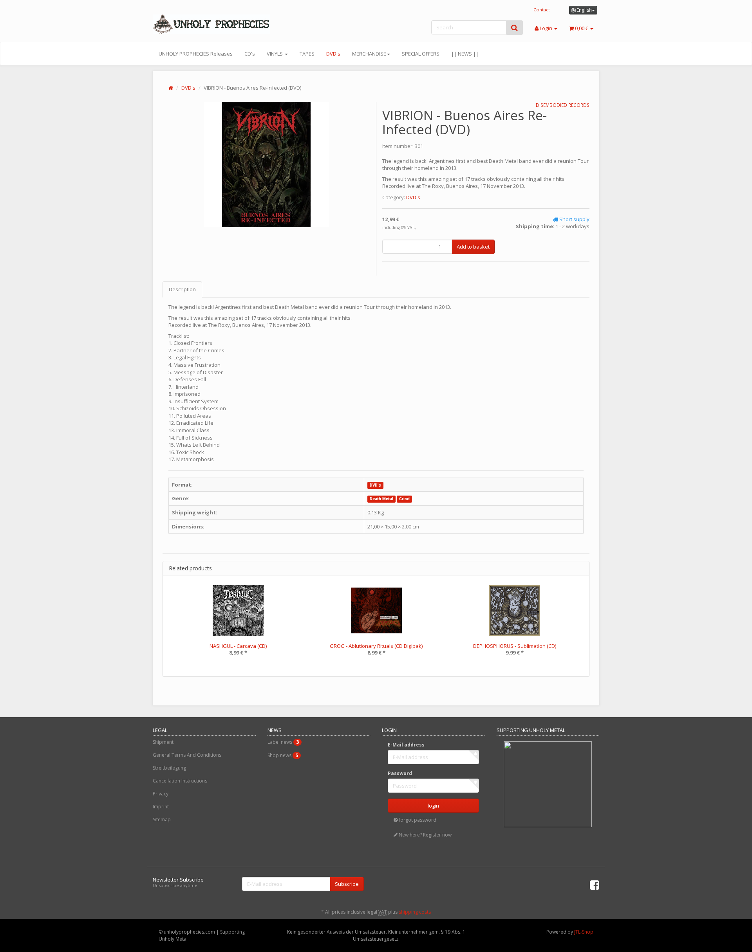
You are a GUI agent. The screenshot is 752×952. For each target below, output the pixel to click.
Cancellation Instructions (180, 780)
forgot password (417, 820)
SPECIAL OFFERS (420, 53)
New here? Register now (425, 834)
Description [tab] (182, 289)
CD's (249, 53)
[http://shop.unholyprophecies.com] (223, 24)
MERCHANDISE (369, 53)
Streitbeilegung (169, 767)
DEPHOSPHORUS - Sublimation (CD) (514, 645)
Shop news (283, 755)
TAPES (307, 53)
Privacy (160, 793)
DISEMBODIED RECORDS (562, 105)
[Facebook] (594, 884)
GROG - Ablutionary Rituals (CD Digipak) (376, 645)
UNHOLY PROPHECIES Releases (196, 53)
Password (400, 773)
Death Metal (381, 498)
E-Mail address (406, 744)
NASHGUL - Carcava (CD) (238, 645)
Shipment (163, 742)
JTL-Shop (583, 932)
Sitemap (162, 819)
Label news (283, 742)
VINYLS (275, 53)
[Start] (170, 87)
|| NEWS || (465, 53)
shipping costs (415, 912)
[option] (238, 626)
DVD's (333, 53)
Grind (404, 498)
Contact (541, 10)
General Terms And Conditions (187, 755)
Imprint (161, 806)
